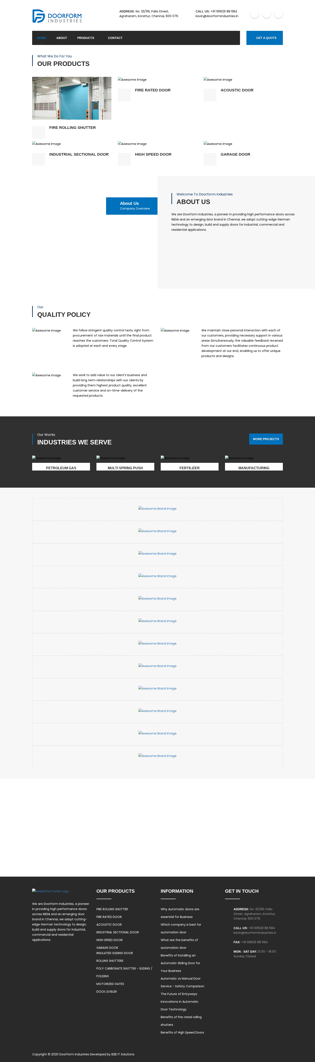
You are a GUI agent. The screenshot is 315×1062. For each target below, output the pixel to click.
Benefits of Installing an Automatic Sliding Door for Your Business (180, 963)
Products (85, 38)
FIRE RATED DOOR (109, 917)
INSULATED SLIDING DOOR (114, 953)
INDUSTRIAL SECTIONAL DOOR (117, 932)
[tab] (139, 206)
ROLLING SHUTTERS (109, 961)
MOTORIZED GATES (110, 984)
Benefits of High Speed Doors (182, 1032)
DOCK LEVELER (106, 991)
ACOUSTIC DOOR (109, 924)
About (61, 38)
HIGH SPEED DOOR (109, 940)
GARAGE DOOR (107, 948)
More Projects (266, 439)
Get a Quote (266, 38)
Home (41, 38)
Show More (71, 82)
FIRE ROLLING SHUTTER (112, 909)
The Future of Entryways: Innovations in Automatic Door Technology (179, 1001)
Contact (115, 38)
